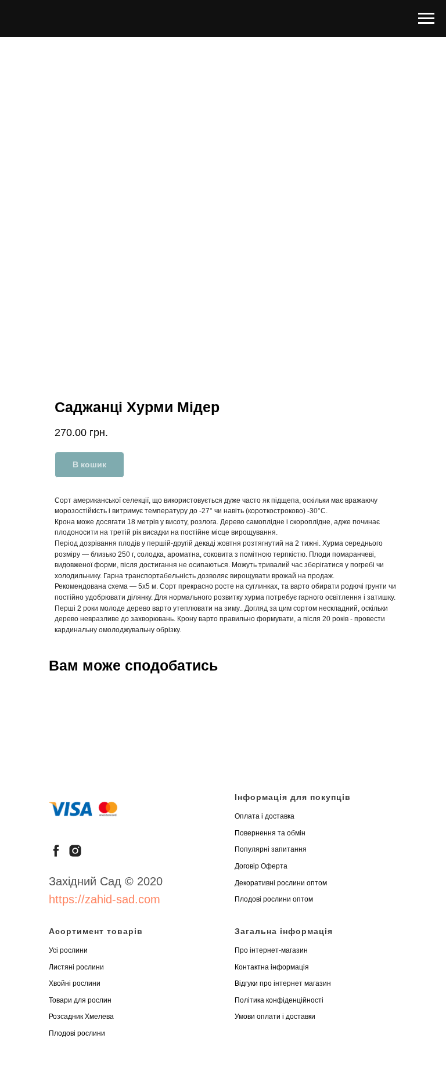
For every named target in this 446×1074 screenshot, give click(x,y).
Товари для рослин (80, 1000)
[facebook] (56, 851)
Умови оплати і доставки (275, 1016)
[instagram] (75, 851)
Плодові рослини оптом (274, 899)
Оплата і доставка (264, 816)
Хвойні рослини (74, 983)
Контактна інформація (272, 967)
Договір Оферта (261, 866)
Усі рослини (68, 950)
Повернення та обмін (270, 833)
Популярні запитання (271, 849)
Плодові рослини (77, 1033)
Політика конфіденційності (279, 1000)
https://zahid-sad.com (104, 899)
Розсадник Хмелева (81, 1016)
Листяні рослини (76, 967)
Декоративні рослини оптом (281, 883)
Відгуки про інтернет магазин (283, 983)
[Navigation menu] (426, 18)
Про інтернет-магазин (271, 950)
